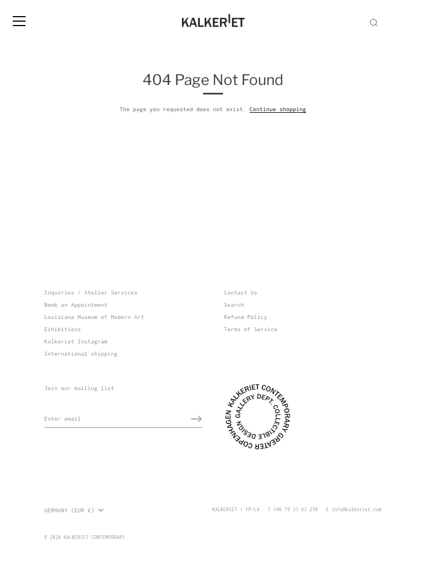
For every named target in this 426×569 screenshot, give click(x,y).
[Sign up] (196, 419)
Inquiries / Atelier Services (91, 293)
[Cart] (416, 16)
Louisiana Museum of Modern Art (94, 317)
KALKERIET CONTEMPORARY (94, 537)
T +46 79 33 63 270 (293, 509)
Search (234, 305)
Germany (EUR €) (69, 510)
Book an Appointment (76, 305)
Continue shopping (278, 109)
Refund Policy (245, 317)
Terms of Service (250, 329)
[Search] (373, 23)
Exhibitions (62, 329)
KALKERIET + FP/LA (236, 509)
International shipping (81, 354)
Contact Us (240, 293)
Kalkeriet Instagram (76, 341)
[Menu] (19, 21)
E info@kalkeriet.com (354, 509)
